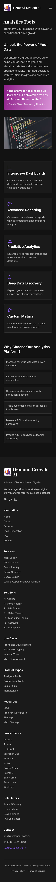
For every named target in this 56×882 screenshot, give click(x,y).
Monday (8, 758)
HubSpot (9, 749)
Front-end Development (17, 644)
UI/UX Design (11, 576)
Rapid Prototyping (14, 649)
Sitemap (8, 717)
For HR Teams (12, 608)
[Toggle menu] (50, 8)
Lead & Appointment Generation (22, 581)
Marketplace (11, 690)
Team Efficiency (13, 804)
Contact (8, 540)
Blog (6, 707)
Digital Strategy (12, 572)
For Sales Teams (13, 613)
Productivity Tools (14, 681)
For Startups (11, 622)
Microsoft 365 (11, 753)
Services (8, 526)
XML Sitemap (11, 722)
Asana (7, 744)
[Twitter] (10, 499)
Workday (9, 787)
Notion (7, 763)
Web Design (10, 557)
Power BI (9, 772)
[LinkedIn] (15, 499)
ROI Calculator (12, 818)
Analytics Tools (12, 676)
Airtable (8, 739)
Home (7, 516)
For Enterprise (12, 627)
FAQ (6, 535)
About (7, 521)
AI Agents (9, 598)
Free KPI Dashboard (15, 712)
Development (11, 562)
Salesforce (10, 777)
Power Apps (11, 768)
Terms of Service (36, 871)
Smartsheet (10, 782)
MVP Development (14, 659)
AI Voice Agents (13, 603)
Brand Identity (11, 567)
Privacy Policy (18, 871)
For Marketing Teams (16, 617)
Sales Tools (10, 685)
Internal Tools (11, 654)
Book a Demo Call (14, 847)
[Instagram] (5, 499)
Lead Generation (13, 530)
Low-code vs (11, 809)
